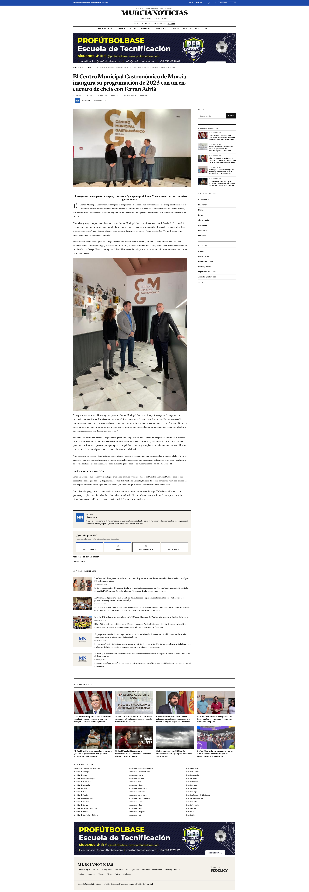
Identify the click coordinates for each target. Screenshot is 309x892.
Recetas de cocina (205, 261)
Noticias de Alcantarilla (82, 782)
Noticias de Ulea (189, 812)
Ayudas (201, 251)
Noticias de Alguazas (191, 772)
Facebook (81, 874)
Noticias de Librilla (190, 788)
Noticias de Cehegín (136, 785)
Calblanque (202, 225)
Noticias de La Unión (136, 779)
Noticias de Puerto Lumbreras (139, 798)
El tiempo (202, 235)
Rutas (200, 215)
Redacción (86, 100)
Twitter (117, 874)
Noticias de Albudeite (191, 805)
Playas (201, 210)
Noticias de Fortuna (190, 769)
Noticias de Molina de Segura (84, 779)
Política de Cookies (112, 884)
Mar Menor (202, 205)
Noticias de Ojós (189, 815)
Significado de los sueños (208, 272)
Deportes (187, 29)
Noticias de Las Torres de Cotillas (141, 769)
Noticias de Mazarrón (82, 785)
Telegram (101, 874)
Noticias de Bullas (135, 805)
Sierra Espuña (203, 220)
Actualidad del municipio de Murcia (87, 769)
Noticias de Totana (81, 805)
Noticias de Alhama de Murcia (139, 772)
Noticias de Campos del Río (193, 798)
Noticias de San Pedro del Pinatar (86, 815)
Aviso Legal (124, 884)
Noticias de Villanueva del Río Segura (196, 795)
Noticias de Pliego (190, 792)
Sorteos (200, 3)
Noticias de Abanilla (190, 782)
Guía (191, 3)
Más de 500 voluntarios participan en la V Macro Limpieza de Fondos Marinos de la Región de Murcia (141, 617)
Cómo (200, 282)
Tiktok (109, 874)
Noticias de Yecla (80, 792)
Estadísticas (127, 874)
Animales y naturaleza (207, 277)
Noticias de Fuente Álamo (138, 795)
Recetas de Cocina (121, 870)
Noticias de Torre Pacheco (83, 798)
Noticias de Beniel (135, 808)
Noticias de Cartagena (82, 772)
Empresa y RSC (146, 29)
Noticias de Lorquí (190, 779)
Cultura (133, 29)
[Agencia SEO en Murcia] (219, 869)
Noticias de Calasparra (137, 812)
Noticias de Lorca (80, 775)
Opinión (121, 29)
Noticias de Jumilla (81, 812)
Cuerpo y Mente (106, 870)
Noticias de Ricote (190, 802)
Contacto (132, 884)
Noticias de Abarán (136, 802)
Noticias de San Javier (82, 802)
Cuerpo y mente (204, 266)
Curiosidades (203, 256)
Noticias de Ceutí (135, 815)
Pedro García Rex (81, 562)
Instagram (91, 874)
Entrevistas (162, 29)
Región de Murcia (106, 29)
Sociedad (175, 29)
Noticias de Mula (135, 782)
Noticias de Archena (136, 775)
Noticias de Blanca (190, 785)
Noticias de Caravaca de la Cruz (85, 808)
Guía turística (203, 199)
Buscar (212, 3)
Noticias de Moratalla (191, 775)
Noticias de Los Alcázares (138, 788)
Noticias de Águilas (81, 795)
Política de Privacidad (145, 884)
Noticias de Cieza (80, 788)
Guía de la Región (84, 870)
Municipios (202, 230)
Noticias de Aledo (189, 808)
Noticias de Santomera (137, 792)
